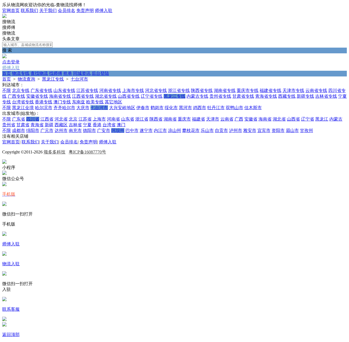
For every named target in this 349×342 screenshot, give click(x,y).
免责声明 (85, 10)
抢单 (67, 73)
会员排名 (66, 10)
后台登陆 (100, 73)
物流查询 (26, 79)
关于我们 (48, 10)
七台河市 (79, 79)
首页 (6, 73)
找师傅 (55, 73)
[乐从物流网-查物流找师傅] (4, 16)
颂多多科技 (54, 152)
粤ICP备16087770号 (87, 152)
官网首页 (11, 10)
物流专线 (20, 73)
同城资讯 (82, 73)
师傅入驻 (103, 10)
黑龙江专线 (53, 79)
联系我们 (29, 10)
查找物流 (39, 73)
